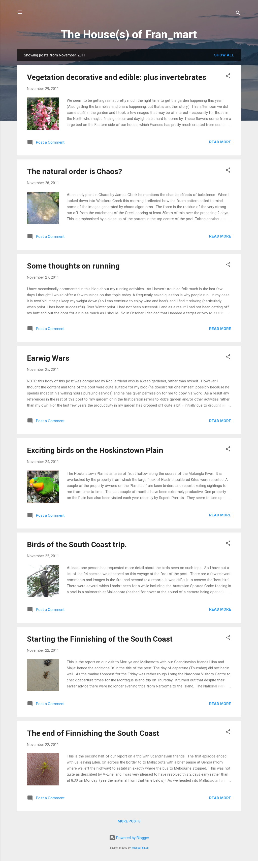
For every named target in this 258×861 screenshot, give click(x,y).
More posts (129, 821)
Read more (220, 142)
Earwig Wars (48, 358)
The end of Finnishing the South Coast (93, 733)
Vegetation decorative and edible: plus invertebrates (116, 77)
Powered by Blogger (132, 838)
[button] (228, 77)
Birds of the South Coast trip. (77, 544)
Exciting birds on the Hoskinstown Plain (95, 450)
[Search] (238, 13)
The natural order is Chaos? (74, 171)
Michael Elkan (140, 847)
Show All (224, 55)
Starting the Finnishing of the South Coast (100, 639)
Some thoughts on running (73, 265)
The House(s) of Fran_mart (129, 34)
